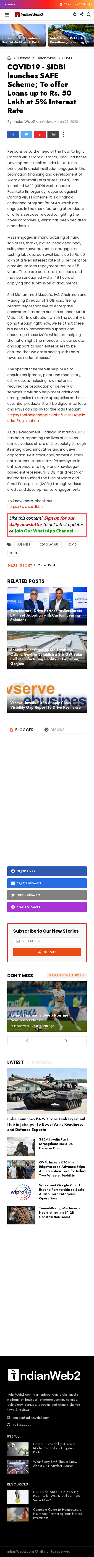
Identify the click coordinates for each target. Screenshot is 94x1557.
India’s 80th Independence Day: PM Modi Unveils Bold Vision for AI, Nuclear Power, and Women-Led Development (23, 44)
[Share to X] (26, 134)
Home (9, 4)
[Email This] (53, 134)
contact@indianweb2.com (30, 1417)
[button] (9, 4)
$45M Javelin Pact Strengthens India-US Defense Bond (56, 1144)
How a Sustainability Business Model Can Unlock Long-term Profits (54, 1448)
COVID (67, 58)
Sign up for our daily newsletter (42, 522)
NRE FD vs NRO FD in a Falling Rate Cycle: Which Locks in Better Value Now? (57, 1496)
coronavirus (46, 58)
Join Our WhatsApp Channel (44, 531)
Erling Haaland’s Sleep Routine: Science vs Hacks (40, 1017)
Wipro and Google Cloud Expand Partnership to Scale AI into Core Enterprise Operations (61, 1192)
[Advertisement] (47, 808)
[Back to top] (82, 1546)
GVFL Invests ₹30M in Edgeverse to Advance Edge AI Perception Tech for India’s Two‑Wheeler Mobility (62, 1169)
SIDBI (13, 553)
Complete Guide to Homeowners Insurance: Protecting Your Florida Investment (57, 1513)
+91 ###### (21, 1424)
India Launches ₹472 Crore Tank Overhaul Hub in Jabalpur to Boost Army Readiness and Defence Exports (46, 1124)
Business (23, 58)
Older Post (46, 565)
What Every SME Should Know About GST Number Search (55, 1463)
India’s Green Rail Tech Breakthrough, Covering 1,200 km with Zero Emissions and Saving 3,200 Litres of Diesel (71, 44)
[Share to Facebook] (13, 134)
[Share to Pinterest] (40, 134)
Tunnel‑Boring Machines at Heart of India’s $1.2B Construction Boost (60, 1212)
